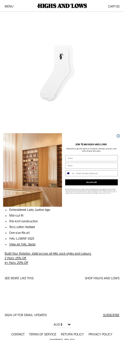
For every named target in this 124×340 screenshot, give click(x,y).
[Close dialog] (118, 135)
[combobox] (70, 173)
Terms (109, 193)
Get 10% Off (91, 183)
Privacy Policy (102, 193)
